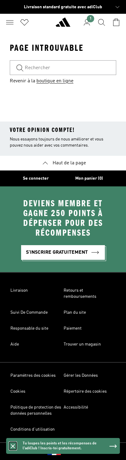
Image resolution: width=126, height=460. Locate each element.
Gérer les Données (81, 375)
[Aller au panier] (116, 22)
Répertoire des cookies (85, 391)
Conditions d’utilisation (32, 429)
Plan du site (75, 312)
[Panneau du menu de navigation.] (9, 22)
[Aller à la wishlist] (24, 22)
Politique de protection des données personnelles (35, 410)
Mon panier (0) (89, 178)
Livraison (19, 290)
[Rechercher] (101, 22)
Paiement (73, 328)
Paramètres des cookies (33, 375)
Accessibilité (76, 407)
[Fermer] (13, 446)
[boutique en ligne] (63, 24)
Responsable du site (29, 328)
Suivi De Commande (29, 312)
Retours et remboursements (80, 293)
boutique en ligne (54, 81)
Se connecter (36, 178)
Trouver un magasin (82, 344)
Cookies (17, 391)
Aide (14, 344)
